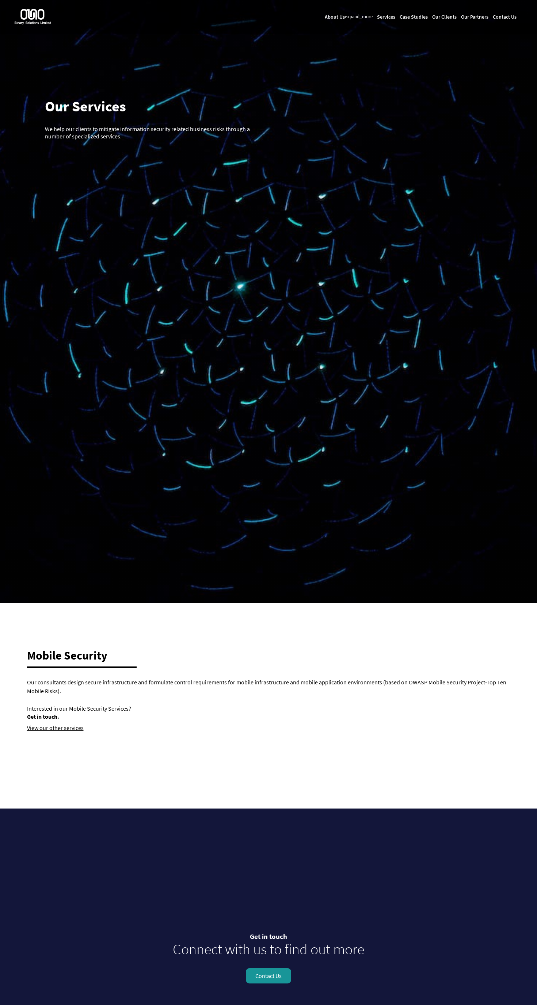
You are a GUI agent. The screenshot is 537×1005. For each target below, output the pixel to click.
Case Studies (414, 17)
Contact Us (505, 17)
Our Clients (444, 17)
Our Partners (474, 17)
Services (386, 17)
